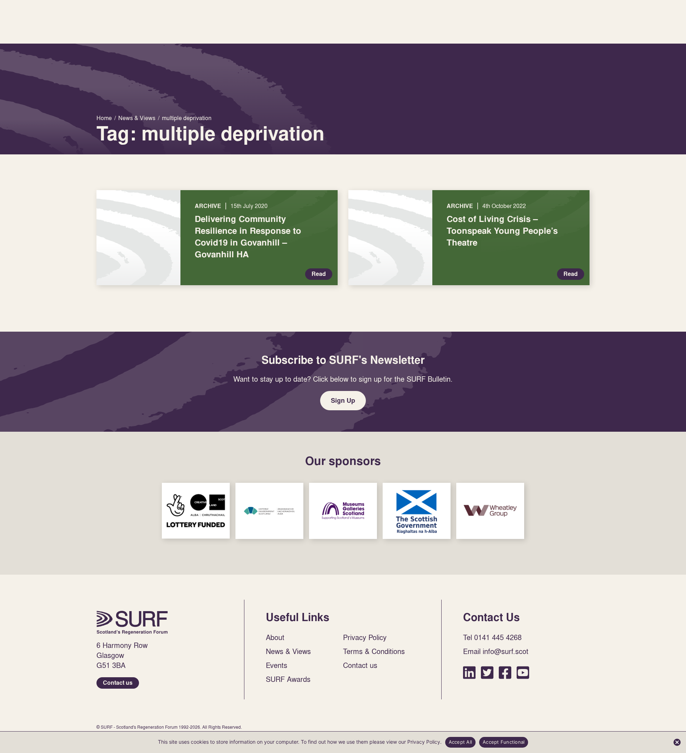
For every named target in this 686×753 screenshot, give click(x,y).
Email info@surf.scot (495, 651)
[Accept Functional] (677, 742)
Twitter (487, 672)
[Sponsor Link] (196, 511)
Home (132, 622)
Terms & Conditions (374, 651)
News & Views (288, 651)
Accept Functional (504, 742)
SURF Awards (288, 679)
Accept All (460, 742)
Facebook (505, 672)
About (275, 637)
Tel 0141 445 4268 (492, 637)
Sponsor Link (196, 511)
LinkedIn (469, 672)
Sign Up (343, 400)
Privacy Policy (365, 637)
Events (276, 665)
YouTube (523, 672)
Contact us (118, 683)
